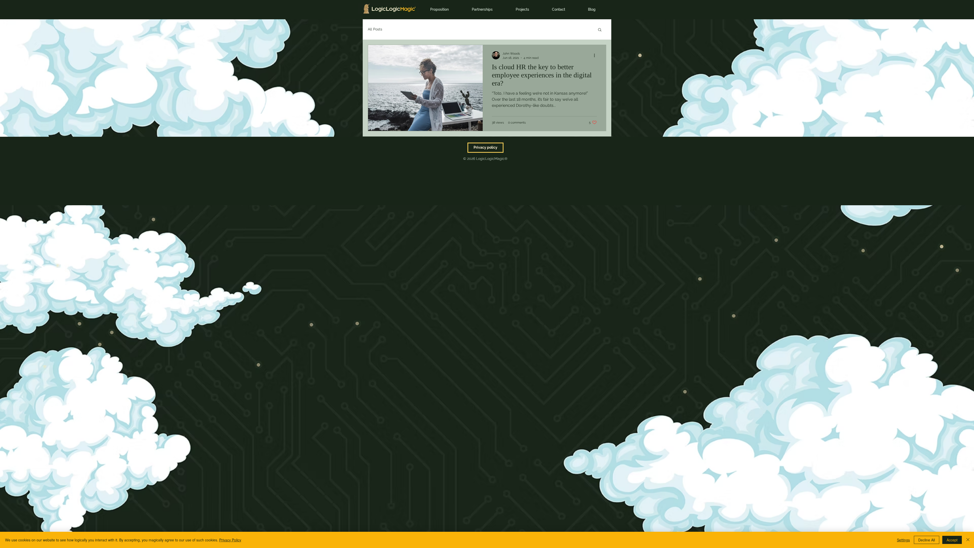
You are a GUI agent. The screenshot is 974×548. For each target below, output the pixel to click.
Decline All (926, 539)
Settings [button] (903, 539)
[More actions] (596, 55)
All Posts (375, 29)
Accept (952, 539)
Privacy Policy (230, 539)
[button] (599, 30)
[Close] (968, 540)
